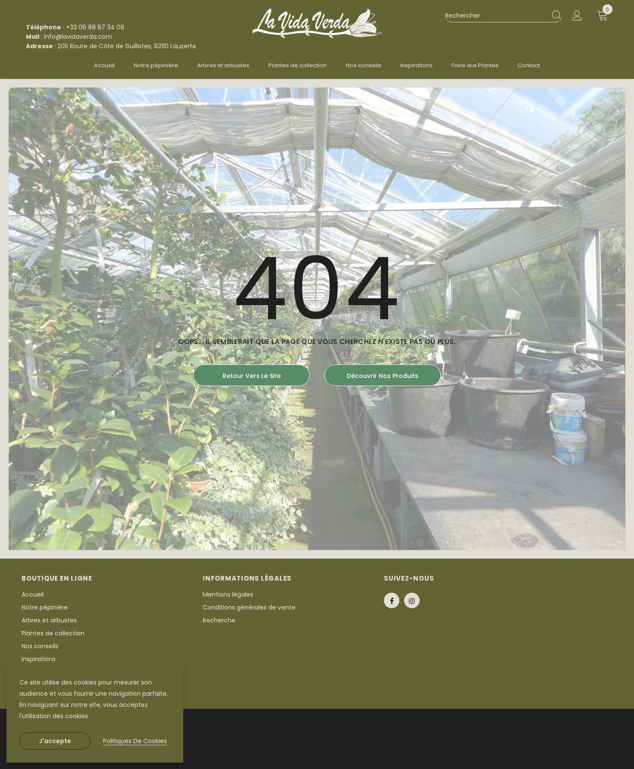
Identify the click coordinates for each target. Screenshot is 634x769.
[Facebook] (391, 600)
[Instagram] (412, 600)
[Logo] (317, 24)
